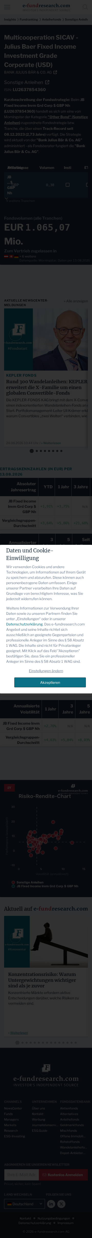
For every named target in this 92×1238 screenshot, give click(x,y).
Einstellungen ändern (46, 671)
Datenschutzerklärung (24, 624)
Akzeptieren (50, 682)
